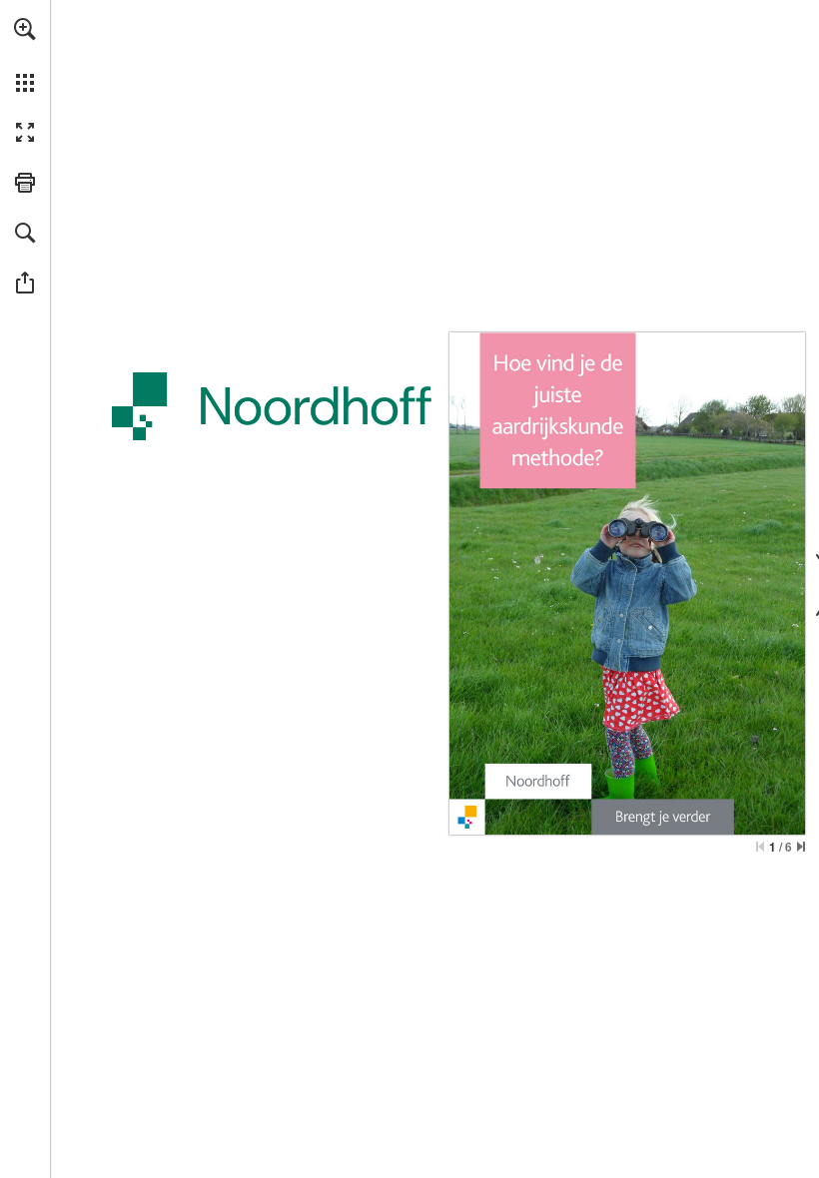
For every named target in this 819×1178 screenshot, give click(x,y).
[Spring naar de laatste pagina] (801, 847)
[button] (25, 29)
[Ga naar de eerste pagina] (760, 847)
